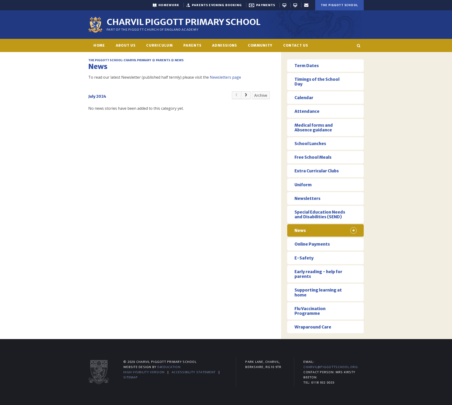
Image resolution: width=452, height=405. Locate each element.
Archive (260, 95)
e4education (169, 367)
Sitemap (130, 377)
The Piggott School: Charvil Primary (119, 60)
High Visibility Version (144, 372)
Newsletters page (225, 77)
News (179, 60)
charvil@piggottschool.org (330, 367)
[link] (236, 95)
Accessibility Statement (194, 372)
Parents (163, 60)
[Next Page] (246, 95)
